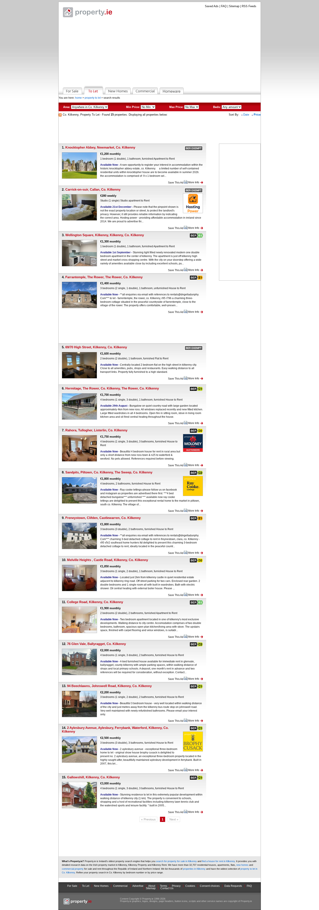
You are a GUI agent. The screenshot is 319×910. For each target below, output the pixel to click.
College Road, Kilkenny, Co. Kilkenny (95, 602)
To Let (85, 885)
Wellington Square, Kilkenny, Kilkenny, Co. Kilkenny (104, 235)
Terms (163, 885)
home (78, 97)
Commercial (120, 885)
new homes (242, 865)
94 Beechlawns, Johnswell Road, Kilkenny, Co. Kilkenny (109, 686)
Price (257, 114)
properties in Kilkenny (194, 868)
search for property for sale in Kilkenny (176, 861)
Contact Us (166, 888)
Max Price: (176, 107)
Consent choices (210, 885)
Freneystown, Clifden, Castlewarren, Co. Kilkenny (103, 518)
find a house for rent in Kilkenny (218, 861)
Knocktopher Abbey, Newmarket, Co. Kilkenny (100, 147)
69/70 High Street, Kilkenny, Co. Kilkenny (96, 347)
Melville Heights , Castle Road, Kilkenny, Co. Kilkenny (107, 560)
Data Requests (233, 885)
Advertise (137, 885)
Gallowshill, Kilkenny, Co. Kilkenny (93, 777)
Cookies (190, 885)
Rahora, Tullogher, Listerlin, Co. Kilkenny (96, 430)
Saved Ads (212, 6)
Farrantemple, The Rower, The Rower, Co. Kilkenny (104, 277)
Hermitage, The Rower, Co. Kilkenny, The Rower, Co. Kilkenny (112, 388)
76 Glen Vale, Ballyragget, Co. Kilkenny (96, 644)
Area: (66, 107)
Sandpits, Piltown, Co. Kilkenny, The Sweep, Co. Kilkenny (108, 472)
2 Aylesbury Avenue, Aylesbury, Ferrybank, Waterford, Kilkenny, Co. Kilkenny (115, 729)
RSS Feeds (249, 6)
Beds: (217, 107)
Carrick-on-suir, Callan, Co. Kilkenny (92, 189)
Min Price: (133, 107)
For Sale (72, 885)
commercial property (73, 868)
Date (246, 114)
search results (112, 97)
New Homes (101, 885)
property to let (93, 97)
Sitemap (234, 6)
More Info (193, 182)
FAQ (224, 6)
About (151, 885)
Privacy (176, 885)
